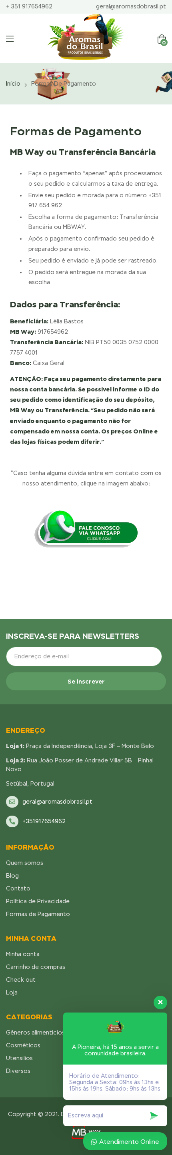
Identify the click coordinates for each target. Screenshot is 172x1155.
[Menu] (10, 38)
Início (13, 83)
